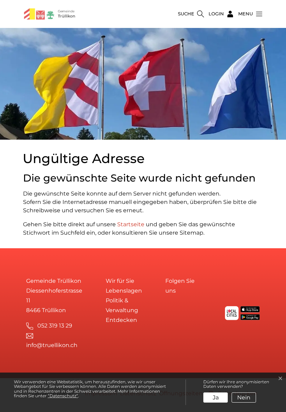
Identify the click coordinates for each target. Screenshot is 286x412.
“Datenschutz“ (63, 395)
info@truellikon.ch (51, 345)
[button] (248, 14)
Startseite (130, 224)
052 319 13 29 (54, 325)
